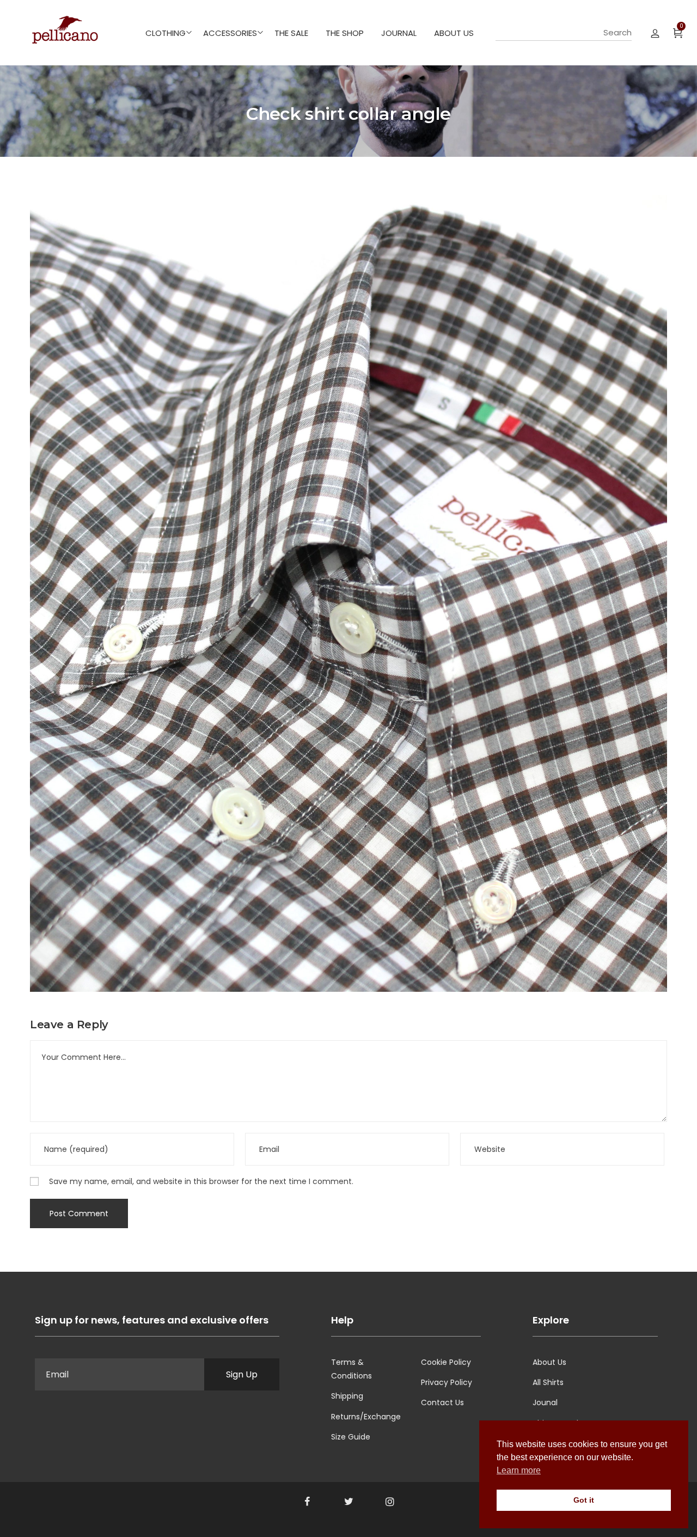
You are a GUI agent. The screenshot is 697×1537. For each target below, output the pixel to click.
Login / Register (655, 33)
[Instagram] (390, 1501)
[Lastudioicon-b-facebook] (307, 1501)
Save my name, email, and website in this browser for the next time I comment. (201, 1181)
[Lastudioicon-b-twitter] (348, 1501)
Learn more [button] (519, 1470)
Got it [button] (583, 1500)
